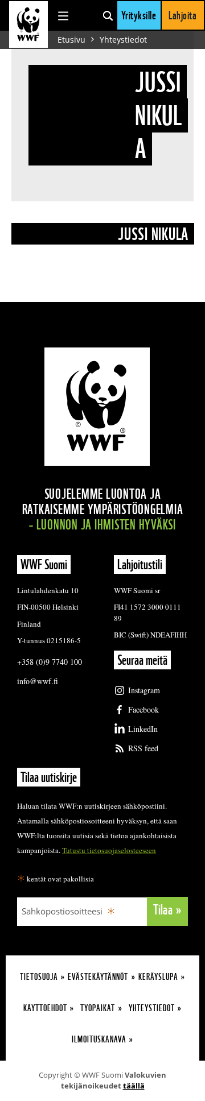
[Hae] (108, 15)
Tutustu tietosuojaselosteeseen (109, 850)
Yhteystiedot (123, 39)
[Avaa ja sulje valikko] (63, 15)
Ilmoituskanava (99, 1039)
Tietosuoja (39, 976)
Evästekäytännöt (98, 976)
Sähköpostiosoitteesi (62, 911)
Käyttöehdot (45, 1008)
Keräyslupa (158, 976)
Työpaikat (97, 1008)
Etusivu (71, 39)
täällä (134, 1086)
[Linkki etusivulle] (28, 24)
